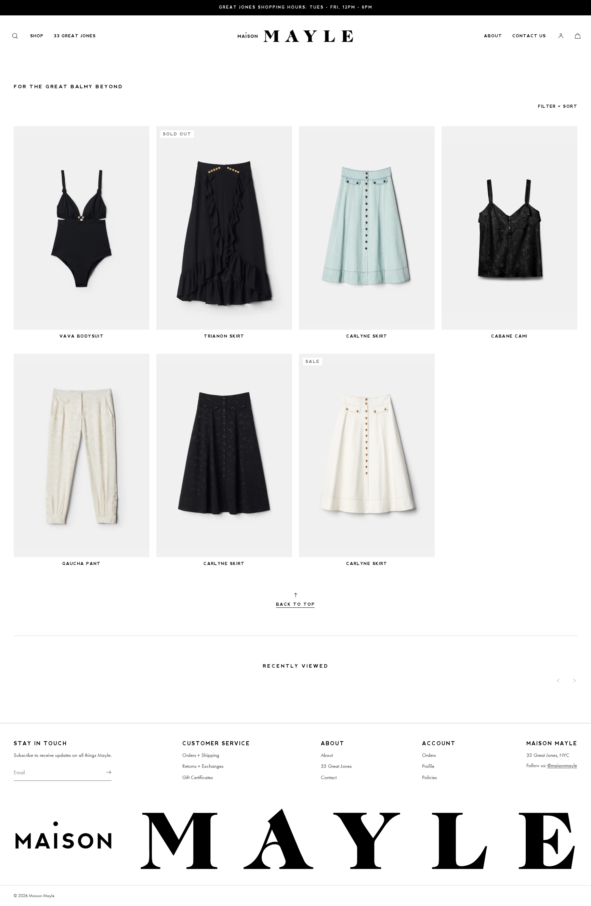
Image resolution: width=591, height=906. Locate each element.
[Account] (560, 35)
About (493, 36)
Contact (329, 777)
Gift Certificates (197, 777)
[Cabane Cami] (509, 228)
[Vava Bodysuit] (81, 228)
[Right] (574, 680)
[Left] (558, 680)
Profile (428, 766)
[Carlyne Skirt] (367, 228)
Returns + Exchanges (202, 766)
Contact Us (529, 36)
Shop (36, 36)
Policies (429, 777)
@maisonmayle (562, 765)
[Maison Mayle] (295, 36)
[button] (15, 35)
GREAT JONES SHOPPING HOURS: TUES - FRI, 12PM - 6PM (295, 7)
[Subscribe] (102, 772)
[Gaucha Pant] (81, 455)
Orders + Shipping (200, 755)
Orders (429, 755)
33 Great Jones (75, 36)
